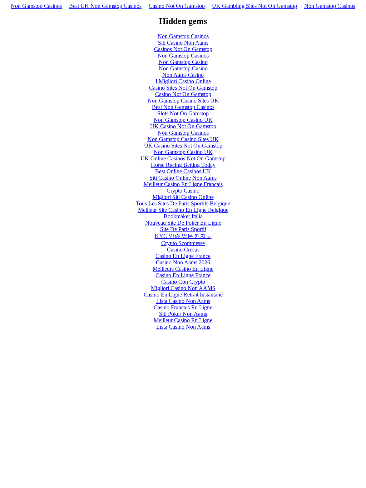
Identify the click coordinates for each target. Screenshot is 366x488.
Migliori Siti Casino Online (183, 197)
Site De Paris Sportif (183, 229)
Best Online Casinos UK (183, 171)
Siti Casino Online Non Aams (183, 178)
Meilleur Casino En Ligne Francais (183, 184)
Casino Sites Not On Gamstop (183, 88)
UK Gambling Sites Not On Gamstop (254, 6)
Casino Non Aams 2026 (183, 262)
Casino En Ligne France (183, 256)
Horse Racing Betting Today (183, 165)
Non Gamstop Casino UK (183, 120)
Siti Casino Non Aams (183, 43)
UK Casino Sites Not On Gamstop (183, 146)
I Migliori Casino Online (183, 81)
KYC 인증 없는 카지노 (183, 236)
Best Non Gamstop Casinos (183, 107)
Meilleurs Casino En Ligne (183, 269)
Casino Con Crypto (183, 282)
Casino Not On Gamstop (177, 6)
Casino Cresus (183, 250)
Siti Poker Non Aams (183, 314)
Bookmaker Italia (183, 216)
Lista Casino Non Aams (183, 301)
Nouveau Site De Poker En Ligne (183, 223)
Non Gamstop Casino (183, 62)
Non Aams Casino (183, 75)
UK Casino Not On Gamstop (183, 126)
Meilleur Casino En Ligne (183, 320)
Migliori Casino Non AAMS (183, 288)
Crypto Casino (183, 191)
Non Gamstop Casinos (36, 6)
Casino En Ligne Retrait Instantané (183, 295)
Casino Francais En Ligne (183, 307)
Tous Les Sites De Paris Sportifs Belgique (183, 203)
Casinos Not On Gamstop (183, 49)
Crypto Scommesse (183, 243)
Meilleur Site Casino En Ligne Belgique (183, 210)
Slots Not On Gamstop (183, 113)
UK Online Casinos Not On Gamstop (183, 158)
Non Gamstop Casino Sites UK (183, 101)
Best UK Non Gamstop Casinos (105, 6)
